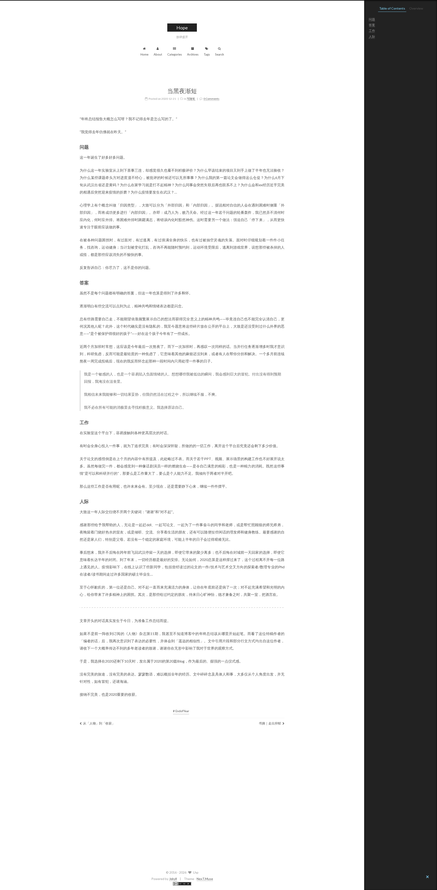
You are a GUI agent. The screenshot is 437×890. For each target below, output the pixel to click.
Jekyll (173, 879)
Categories (174, 54)
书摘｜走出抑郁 (270, 723)
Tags (207, 54)
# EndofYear (181, 711)
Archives (192, 54)
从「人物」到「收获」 (99, 723)
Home (144, 54)
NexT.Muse (205, 879)
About (158, 54)
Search (219, 54)
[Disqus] (182, 797)
